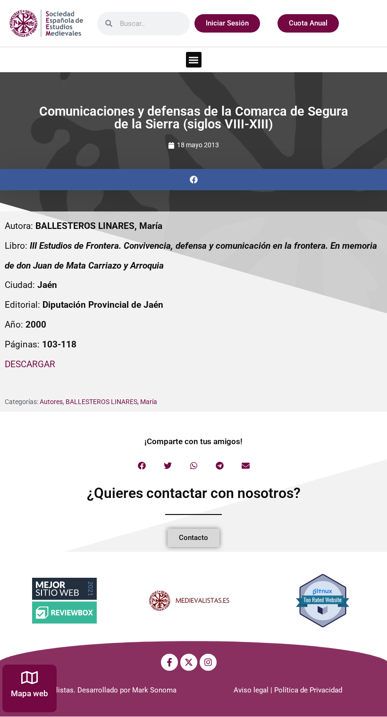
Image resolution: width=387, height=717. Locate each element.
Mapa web (29, 693)
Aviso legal (251, 690)
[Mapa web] (29, 677)
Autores (51, 401)
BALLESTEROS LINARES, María (111, 401)
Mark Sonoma (154, 690)
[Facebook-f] (169, 662)
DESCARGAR (30, 364)
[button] (194, 59)
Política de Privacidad (308, 690)
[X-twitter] (188, 662)
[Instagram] (208, 662)
